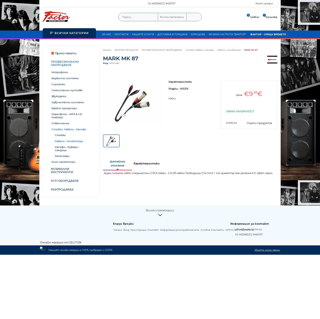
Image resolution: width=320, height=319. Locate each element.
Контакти (217, 230)
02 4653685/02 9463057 (162, 3)
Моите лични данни (267, 250)
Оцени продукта (259, 123)
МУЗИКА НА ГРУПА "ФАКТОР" (227, 34)
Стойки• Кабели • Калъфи (199, 50)
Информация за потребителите (179, 230)
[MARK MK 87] (133, 124)
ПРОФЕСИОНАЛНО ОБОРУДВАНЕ (162, 50)
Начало (107, 50)
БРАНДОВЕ (198, 34)
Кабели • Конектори (229, 50)
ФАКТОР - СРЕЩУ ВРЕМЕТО (268, 34)
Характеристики (147, 163)
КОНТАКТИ (121, 34)
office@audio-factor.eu (248, 229)
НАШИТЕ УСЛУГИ (143, 34)
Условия (205, 230)
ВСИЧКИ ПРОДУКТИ (126, 50)
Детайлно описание (117, 163)
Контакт (153, 230)
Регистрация (138, 230)
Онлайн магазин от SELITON (60, 242)
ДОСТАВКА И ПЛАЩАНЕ (172, 34)
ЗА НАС (106, 34)
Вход (126, 230)
